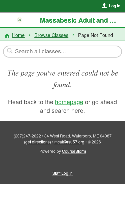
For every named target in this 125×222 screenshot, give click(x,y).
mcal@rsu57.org (69, 141)
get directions (37, 141)
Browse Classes (51, 34)
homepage (69, 102)
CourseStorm (74, 151)
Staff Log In (62, 173)
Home (18, 34)
